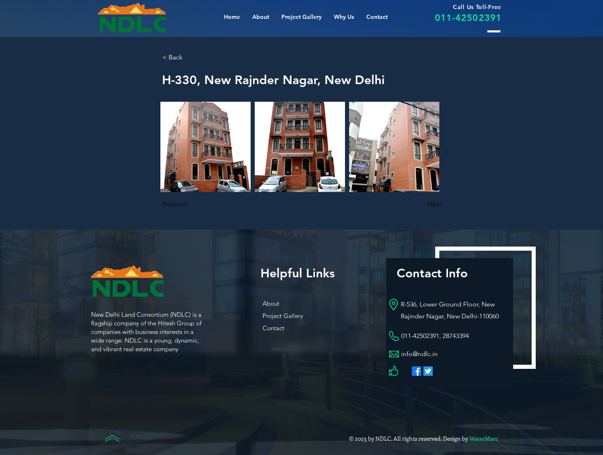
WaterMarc (483, 438)
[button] (344, 16)
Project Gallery (283, 316)
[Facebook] (416, 371)
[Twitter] (428, 371)
